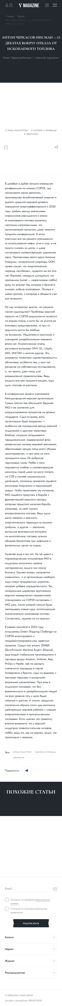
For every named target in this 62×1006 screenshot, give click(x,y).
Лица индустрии (17, 130)
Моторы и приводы (45, 130)
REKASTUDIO (35, 1000)
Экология (32, 134)
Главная (10, 16)
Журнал (21, 16)
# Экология (11, 870)
